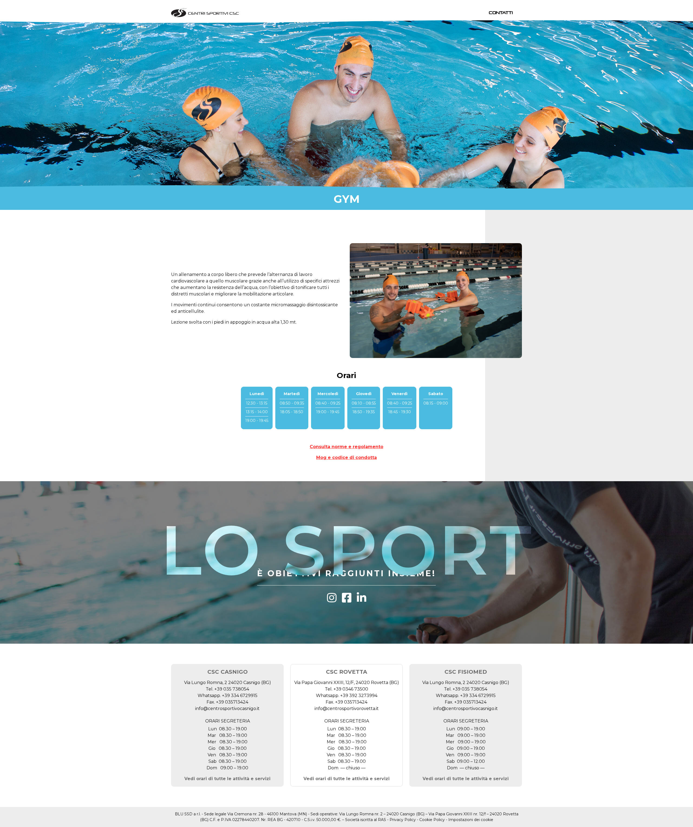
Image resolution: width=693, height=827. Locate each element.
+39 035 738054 (231, 689)
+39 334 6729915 (239, 695)
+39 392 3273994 (358, 695)
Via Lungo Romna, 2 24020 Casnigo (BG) (227, 682)
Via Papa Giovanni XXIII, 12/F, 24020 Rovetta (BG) (346, 682)
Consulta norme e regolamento (346, 446)
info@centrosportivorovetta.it (347, 708)
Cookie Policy (432, 819)
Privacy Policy (403, 819)
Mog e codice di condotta (346, 457)
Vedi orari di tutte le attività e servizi (227, 778)
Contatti (501, 12)
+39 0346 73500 (351, 689)
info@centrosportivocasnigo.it (227, 708)
